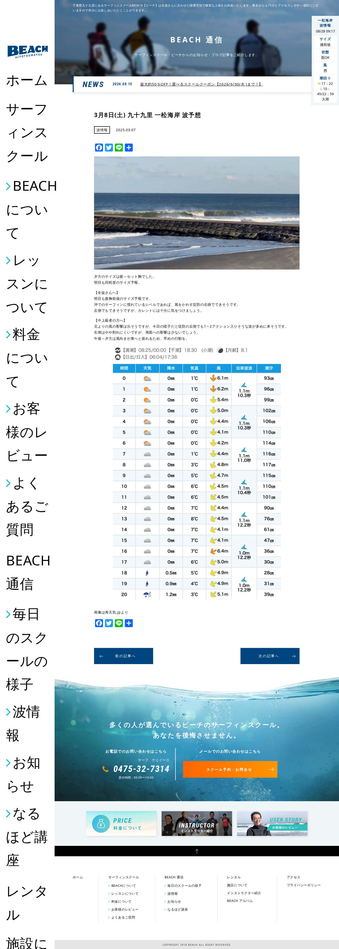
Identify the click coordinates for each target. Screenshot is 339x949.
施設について (237, 885)
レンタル (27, 902)
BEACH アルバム (240, 900)
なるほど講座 (27, 836)
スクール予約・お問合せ (229, 769)
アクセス (294, 877)
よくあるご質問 (27, 506)
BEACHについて (28, 209)
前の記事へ (125, 655)
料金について (27, 357)
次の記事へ (269, 655)
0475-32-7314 (141, 769)
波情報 (23, 723)
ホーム (27, 79)
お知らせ (23, 774)
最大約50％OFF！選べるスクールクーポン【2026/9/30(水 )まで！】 (201, 84)
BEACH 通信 (28, 572)
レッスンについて (27, 283)
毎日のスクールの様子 (27, 648)
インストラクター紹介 (244, 893)
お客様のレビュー (27, 431)
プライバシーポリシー (304, 885)
